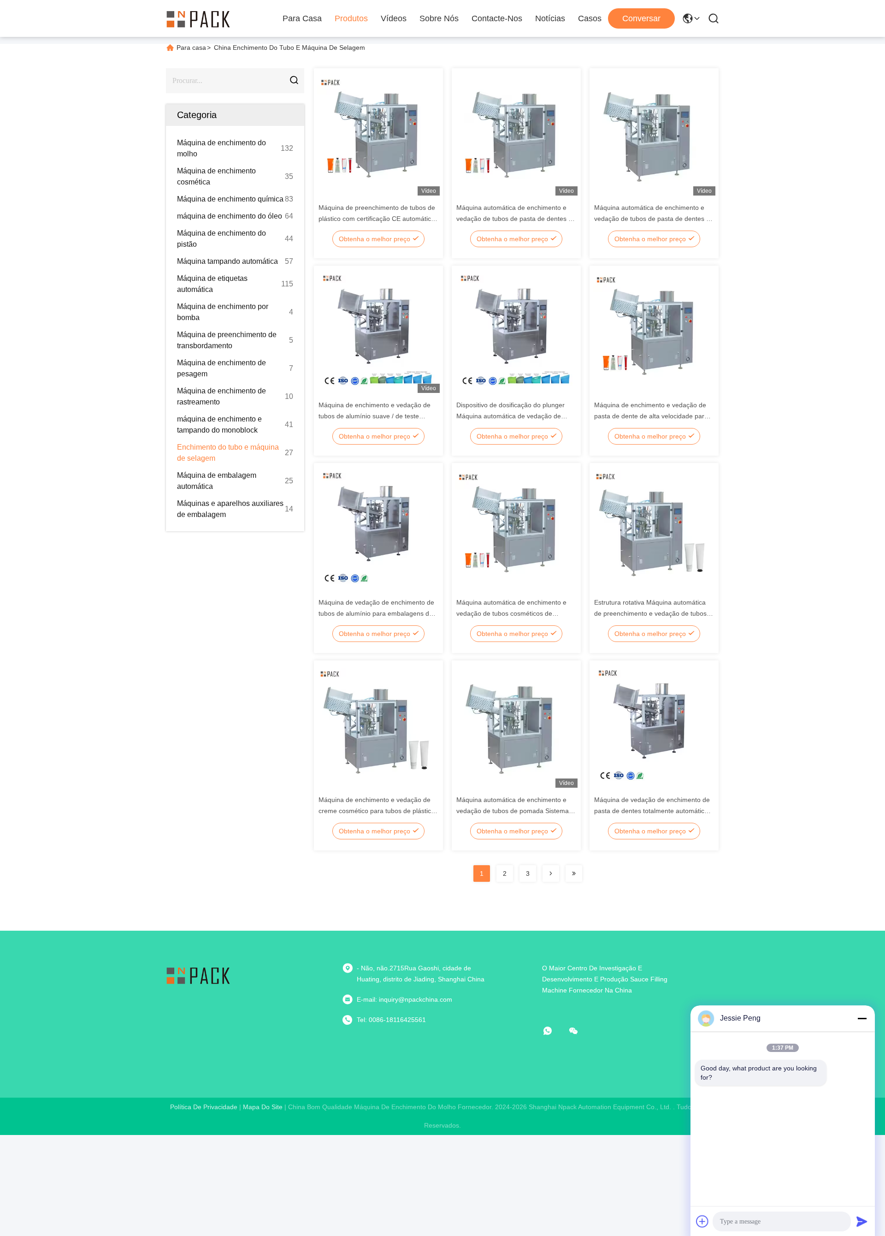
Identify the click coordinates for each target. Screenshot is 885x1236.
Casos (590, 18)
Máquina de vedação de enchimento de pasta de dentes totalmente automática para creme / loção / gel (652, 811)
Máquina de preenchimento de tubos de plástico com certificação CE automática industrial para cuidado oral (377, 218)
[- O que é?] (554, 1030)
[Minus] (861, 1018)
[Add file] (702, 1221)
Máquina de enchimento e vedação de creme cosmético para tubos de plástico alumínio (377, 811)
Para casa (302, 18)
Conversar (641, 18)
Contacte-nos (497, 18)
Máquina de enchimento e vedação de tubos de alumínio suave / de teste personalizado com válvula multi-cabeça (377, 416)
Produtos (351, 18)
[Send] (862, 1221)
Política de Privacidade (203, 1107)
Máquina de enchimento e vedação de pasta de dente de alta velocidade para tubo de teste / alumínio (651, 416)
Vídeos (394, 18)
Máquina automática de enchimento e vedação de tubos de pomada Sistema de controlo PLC (512, 811)
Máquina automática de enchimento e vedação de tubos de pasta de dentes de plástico (654, 218)
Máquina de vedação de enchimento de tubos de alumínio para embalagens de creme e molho (376, 613)
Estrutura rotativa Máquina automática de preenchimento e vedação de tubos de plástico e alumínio (650, 613)
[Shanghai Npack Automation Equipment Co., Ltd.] (198, 18)
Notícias (550, 18)
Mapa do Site (263, 1107)
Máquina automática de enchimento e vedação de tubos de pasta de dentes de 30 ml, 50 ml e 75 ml (516, 218)
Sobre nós (439, 18)
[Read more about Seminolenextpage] (551, 873)
